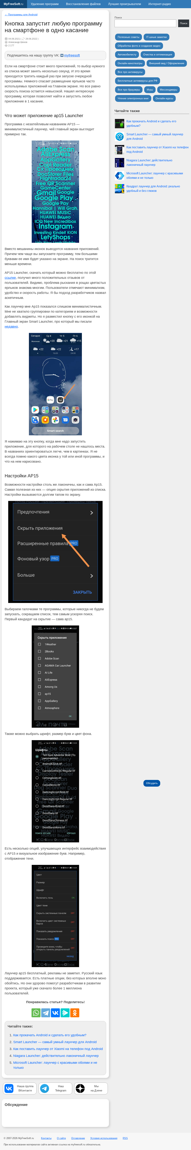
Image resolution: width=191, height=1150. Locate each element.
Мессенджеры (168, 89)
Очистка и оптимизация (157, 54)
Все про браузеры (129, 89)
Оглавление (78, 1138)
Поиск (118, 17)
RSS (125, 1138)
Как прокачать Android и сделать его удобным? (49, 1035)
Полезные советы (128, 37)
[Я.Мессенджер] (65, 1012)
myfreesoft (72, 55)
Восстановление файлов (83, 4)
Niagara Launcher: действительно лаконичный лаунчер (56, 1056)
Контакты (46, 1138)
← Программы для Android (21, 14)
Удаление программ (45, 4)
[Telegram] (45, 1012)
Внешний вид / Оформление (166, 63)
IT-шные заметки (156, 37)
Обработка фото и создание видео (139, 45)
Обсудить (152, 783)
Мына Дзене (96, 1088)
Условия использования (103, 1138)
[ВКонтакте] (55, 1012)
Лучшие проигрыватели (124, 4)
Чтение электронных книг (133, 98)
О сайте (61, 1138)
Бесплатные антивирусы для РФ (137, 80)
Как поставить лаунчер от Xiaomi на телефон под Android (58, 1049)
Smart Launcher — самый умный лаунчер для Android (55, 1042)
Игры (150, 89)
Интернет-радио (159, 4)
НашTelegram (60, 1088)
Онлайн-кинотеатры (130, 63)
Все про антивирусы (130, 71)
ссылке (10, 278)
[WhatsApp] (36, 1012)
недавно (11, 326)
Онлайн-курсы (164, 98)
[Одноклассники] (74, 1012)
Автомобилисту (127, 54)
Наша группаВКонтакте (25, 1088)
